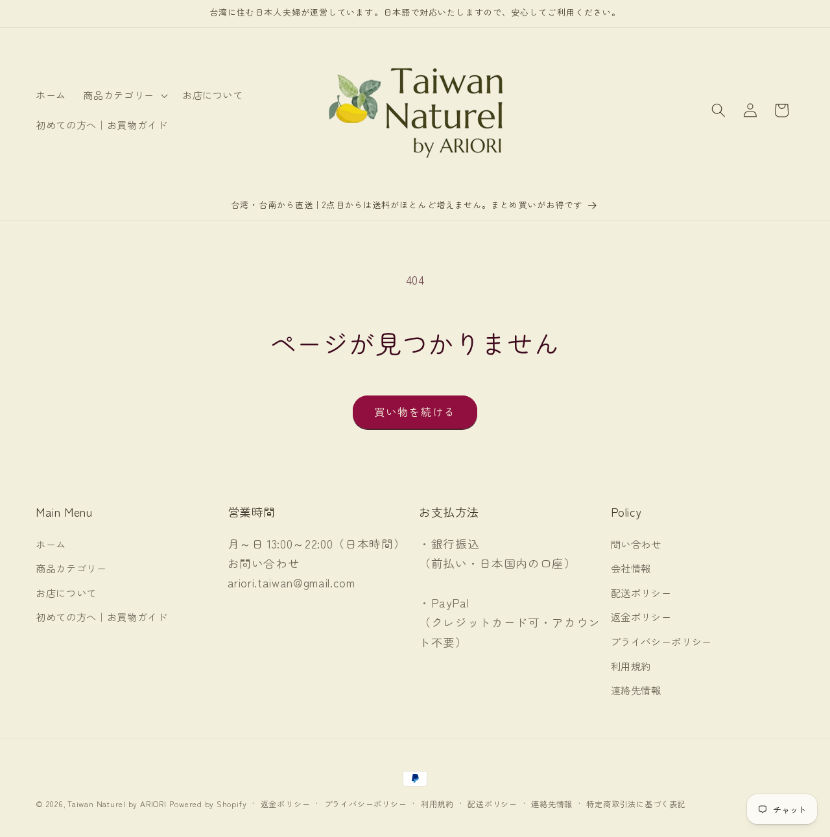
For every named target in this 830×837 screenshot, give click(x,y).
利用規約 (631, 666)
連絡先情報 (636, 690)
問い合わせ (636, 544)
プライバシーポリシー (662, 641)
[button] (124, 95)
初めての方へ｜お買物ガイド (102, 616)
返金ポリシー (641, 616)
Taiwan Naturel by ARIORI (116, 803)
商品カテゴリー (71, 568)
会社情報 (631, 568)
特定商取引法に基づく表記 (635, 803)
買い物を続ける (415, 411)
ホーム (51, 544)
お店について (66, 592)
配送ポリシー (641, 592)
